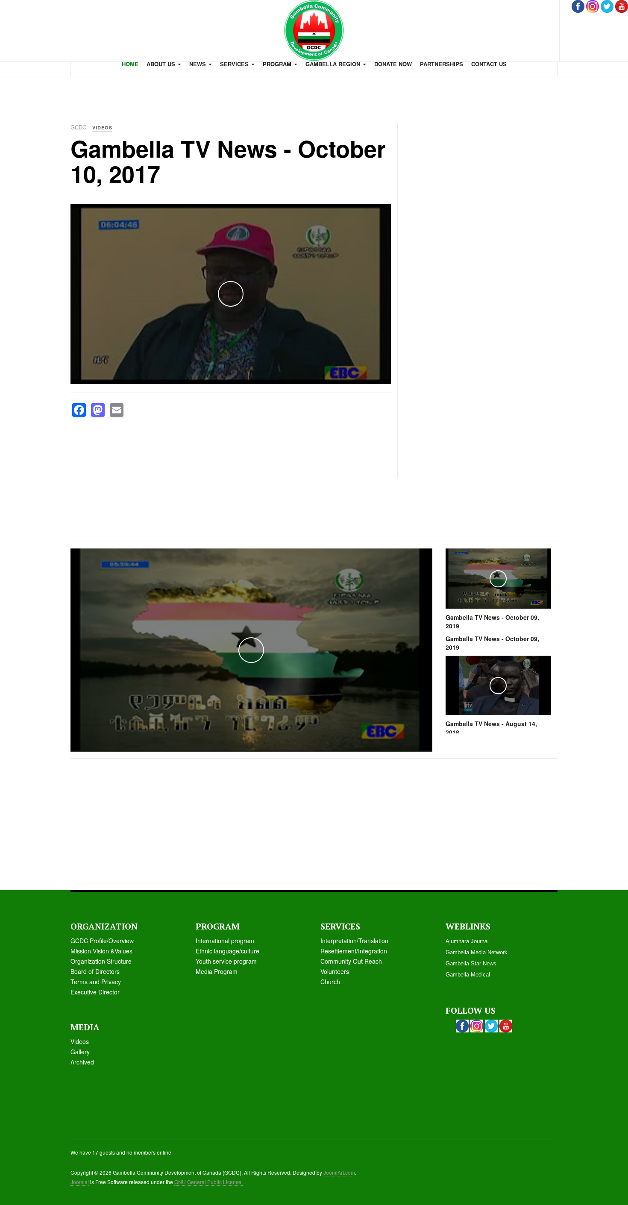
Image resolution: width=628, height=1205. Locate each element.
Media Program (217, 971)
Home (130, 64)
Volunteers (334, 971)
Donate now (393, 64)
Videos (79, 1041)
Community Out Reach (351, 961)
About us (162, 64)
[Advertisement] (314, 96)
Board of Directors (95, 971)
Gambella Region (333, 64)
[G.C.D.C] (314, 30)
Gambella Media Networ (475, 952)
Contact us (489, 64)
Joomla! (79, 1181)
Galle (77, 1051)
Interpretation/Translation (354, 940)
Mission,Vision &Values (101, 951)
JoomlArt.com (339, 1172)
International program (225, 940)
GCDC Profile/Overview (102, 940)
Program (278, 64)
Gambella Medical (468, 974)
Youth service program (226, 961)
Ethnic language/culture (227, 951)
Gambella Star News (471, 963)
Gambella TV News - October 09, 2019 (492, 621)
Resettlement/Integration (353, 951)
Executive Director (95, 992)
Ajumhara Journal (467, 941)
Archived (82, 1062)
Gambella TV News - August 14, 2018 (491, 727)
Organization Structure (101, 961)
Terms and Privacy (95, 981)
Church (330, 981)
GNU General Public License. (208, 1181)
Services (235, 64)
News (198, 64)
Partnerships (441, 64)
